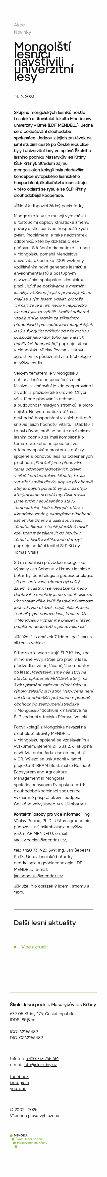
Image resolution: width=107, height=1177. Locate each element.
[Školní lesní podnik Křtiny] (28, 1143)
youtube (18, 1089)
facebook (19, 1077)
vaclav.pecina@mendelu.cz (40, 840)
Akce (19, 25)
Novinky (22, 32)
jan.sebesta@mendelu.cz (38, 876)
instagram (19, 1083)
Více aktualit (34, 947)
